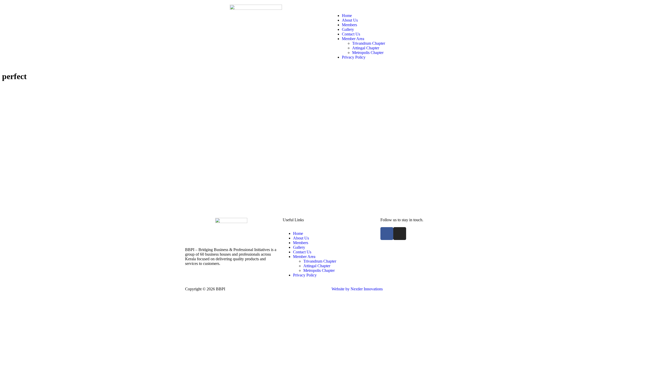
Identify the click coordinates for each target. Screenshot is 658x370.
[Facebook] (386, 233)
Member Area (353, 38)
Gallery (348, 29)
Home (347, 15)
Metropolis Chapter (367, 52)
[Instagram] (399, 233)
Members (349, 25)
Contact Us (351, 34)
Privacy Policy (353, 57)
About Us (350, 20)
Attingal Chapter (365, 48)
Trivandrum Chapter (368, 43)
